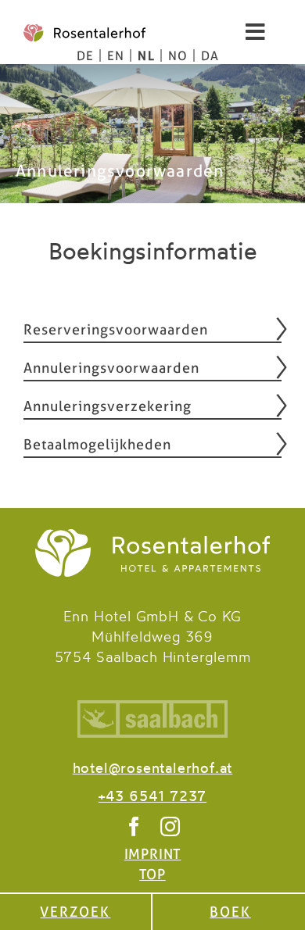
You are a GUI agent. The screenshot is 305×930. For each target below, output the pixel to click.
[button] (152, 330)
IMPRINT (152, 854)
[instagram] (170, 826)
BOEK (230, 911)
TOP (152, 874)
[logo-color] (84, 32)
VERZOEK (75, 911)
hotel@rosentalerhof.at (153, 769)
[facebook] (134, 826)
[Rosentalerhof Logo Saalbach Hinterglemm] (152, 537)
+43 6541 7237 (152, 797)
